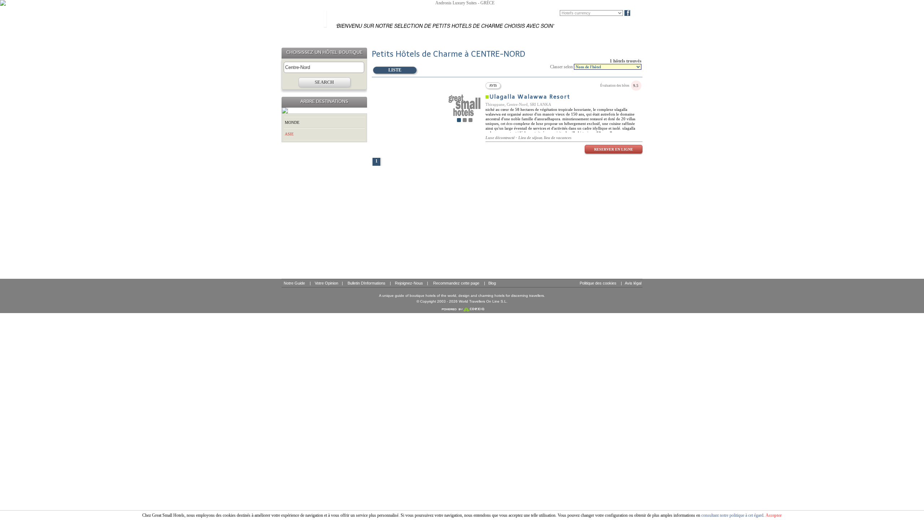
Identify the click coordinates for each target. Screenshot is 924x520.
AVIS (493, 85)
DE (555, 13)
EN (544, 13)
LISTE (394, 70)
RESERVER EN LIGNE (613, 149)
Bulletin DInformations (366, 283)
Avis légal (633, 283)
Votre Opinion (326, 283)
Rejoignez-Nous (409, 283)
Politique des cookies (598, 283)
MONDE (292, 122)
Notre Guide (294, 283)
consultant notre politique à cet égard (732, 515)
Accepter (774, 515)
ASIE (289, 134)
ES (534, 13)
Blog (639, 13)
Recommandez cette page (456, 283)
